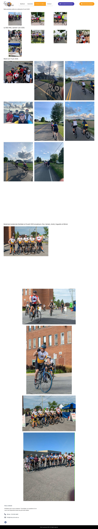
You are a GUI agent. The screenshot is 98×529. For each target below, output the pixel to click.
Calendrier (30, 4)
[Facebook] (5, 522)
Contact (49, 4)
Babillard (22, 4)
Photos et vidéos (40, 4)
